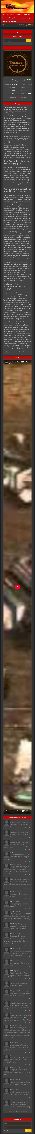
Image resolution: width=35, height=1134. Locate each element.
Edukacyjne (27, 14)
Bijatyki (4, 18)
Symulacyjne (28, 18)
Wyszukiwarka (13, 25)
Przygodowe (18, 14)
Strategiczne (10, 14)
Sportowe (14, 18)
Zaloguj (28, 1131)
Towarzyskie (12, 21)
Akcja (3, 14)
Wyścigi (21, 18)
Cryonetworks (30, 93)
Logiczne (4, 21)
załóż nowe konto (11, 1131)
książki (16, 81)
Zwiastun (17, 357)
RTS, (13, 81)
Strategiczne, (15, 80)
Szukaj (29, 41)
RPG (9, 18)
